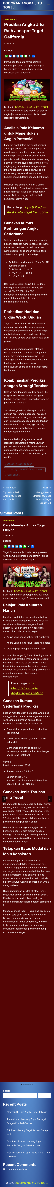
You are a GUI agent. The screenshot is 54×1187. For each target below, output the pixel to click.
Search (6, 1091)
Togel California (37, 470)
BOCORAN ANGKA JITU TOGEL (19, 464)
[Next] (50, 799)
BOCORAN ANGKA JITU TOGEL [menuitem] (31, 107)
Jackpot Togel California (16, 470)
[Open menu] (48, 5)
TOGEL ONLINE (10, 19)
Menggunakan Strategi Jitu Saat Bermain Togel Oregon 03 (42, 495)
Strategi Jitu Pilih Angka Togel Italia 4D (27, 1112)
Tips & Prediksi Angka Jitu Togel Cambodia (12, 494)
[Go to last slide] (4, 799)
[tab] (21, 1084)
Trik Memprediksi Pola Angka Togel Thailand (27, 688)
